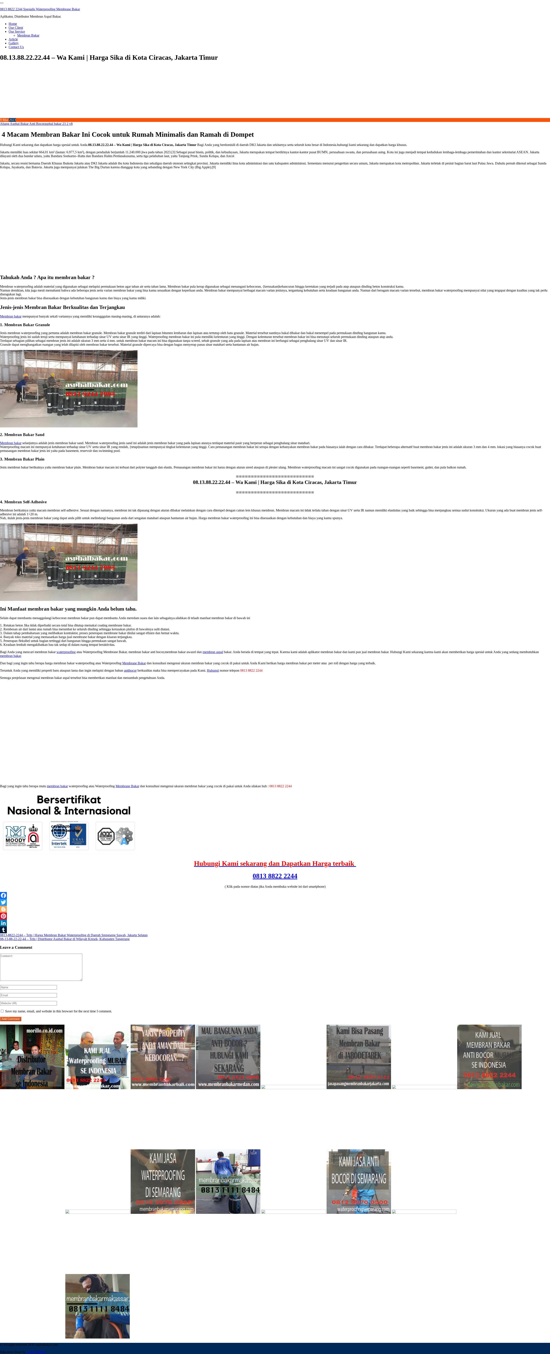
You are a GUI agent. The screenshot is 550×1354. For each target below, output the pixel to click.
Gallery (14, 43)
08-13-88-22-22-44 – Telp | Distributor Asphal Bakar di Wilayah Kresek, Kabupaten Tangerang (65, 939)
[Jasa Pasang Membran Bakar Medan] (228, 1088)
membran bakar (10, 656)
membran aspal (213, 652)
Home (13, 24)
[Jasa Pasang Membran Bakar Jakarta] (359, 1088)
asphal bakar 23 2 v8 (58, 124)
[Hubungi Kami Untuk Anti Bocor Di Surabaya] (293, 1088)
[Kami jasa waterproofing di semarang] (163, 1212)
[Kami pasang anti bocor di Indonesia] (489, 1212)
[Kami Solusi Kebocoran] (424, 1088)
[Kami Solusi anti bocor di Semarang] (359, 1212)
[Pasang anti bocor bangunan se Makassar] (228, 1212)
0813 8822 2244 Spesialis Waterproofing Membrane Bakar (40, 9)
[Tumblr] (275, 929)
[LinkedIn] (275, 923)
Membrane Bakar (134, 663)
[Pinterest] (275, 916)
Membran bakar (10, 316)
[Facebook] (275, 895)
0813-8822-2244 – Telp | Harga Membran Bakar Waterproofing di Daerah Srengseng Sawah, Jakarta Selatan (74, 935)
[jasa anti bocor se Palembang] (32, 1337)
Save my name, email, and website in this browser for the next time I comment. (58, 1011)
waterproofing (66, 652)
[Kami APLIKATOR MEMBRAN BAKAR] (489, 1088)
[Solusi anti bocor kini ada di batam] (293, 1212)
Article (13, 39)
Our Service (17, 31)
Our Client (16, 27)
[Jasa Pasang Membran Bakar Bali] (163, 1088)
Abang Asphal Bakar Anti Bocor (22, 124)
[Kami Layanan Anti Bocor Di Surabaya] (32, 1212)
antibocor (130, 670)
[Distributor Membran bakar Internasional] (32, 1088)
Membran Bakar (28, 35)
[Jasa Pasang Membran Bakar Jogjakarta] (97, 1212)
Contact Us (16, 47)
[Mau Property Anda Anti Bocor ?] (424, 1212)
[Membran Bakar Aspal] (97, 1088)
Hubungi (213, 670)
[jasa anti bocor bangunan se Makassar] (97, 1337)
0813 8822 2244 (275, 876)
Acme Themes (36, 1352)
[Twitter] (275, 902)
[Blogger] (275, 909)
